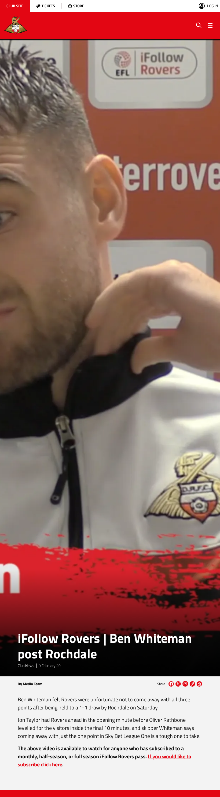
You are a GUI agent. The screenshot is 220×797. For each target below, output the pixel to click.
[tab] (15, 6)
